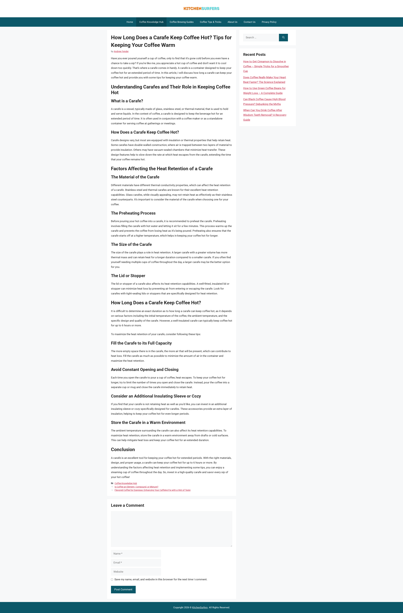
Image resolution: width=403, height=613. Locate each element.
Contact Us (249, 22)
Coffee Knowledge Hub (151, 22)
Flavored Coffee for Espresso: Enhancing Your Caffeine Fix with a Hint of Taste (152, 490)
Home (130, 22)
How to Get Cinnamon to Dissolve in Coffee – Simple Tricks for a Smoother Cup (266, 66)
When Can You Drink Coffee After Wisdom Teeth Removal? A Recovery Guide (264, 115)
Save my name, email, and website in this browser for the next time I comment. (160, 579)
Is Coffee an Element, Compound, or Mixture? (136, 487)
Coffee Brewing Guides (182, 22)
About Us (232, 22)
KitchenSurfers (200, 607)
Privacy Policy (269, 22)
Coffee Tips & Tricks (210, 22)
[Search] (283, 37)
